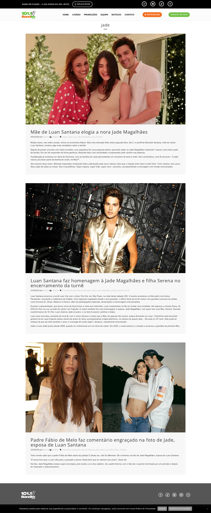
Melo (111, 450)
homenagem (86, 290)
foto (97, 450)
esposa (84, 450)
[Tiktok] (167, 495)
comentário (66, 450)
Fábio (90, 450)
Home (66, 15)
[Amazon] (161, 495)
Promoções (90, 15)
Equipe (104, 15)
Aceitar (162, 508)
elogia (64, 137)
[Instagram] (188, 495)
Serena (121, 290)
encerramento (67, 290)
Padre (116, 450)
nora (93, 137)
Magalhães (86, 137)
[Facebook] (181, 495)
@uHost (46, 137)
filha (78, 290)
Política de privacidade (180, 508)
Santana (99, 137)
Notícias (116, 15)
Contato (129, 15)
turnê (127, 290)
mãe (79, 137)
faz (75, 290)
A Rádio (76, 15)
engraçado (76, 450)
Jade (70, 137)
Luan (75, 137)
